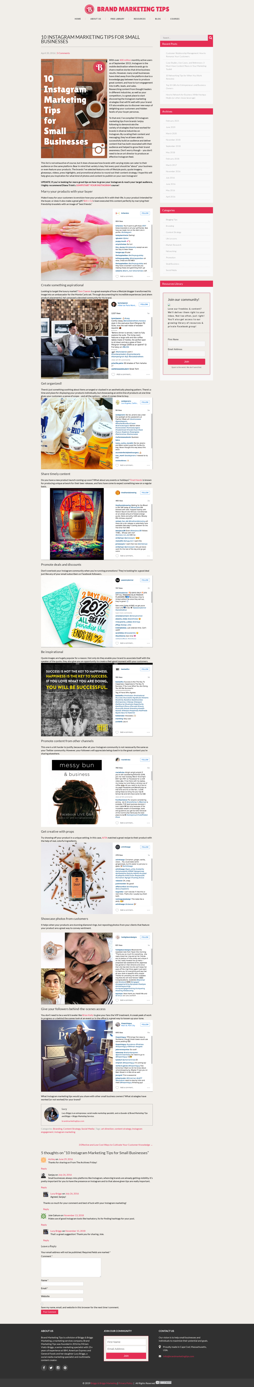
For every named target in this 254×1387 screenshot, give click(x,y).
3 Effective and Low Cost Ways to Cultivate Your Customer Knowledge (116, 1144)
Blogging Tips (171, 219)
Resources (140, 19)
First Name (173, 339)
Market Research (173, 245)
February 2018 (172, 158)
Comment (46, 1256)
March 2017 (171, 165)
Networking (171, 251)
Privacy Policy (125, 1383)
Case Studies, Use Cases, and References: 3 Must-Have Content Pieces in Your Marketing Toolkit (186, 65)
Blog (158, 19)
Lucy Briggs (56, 1193)
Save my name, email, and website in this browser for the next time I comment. (80, 1307)
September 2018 (173, 146)
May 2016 (170, 190)
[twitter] (51, 1368)
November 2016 (173, 171)
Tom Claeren (84, 291)
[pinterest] (65, 1368)
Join (186, 361)
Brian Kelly (87, 1015)
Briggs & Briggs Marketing (104, 1383)
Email (44, 1288)
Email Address (175, 349)
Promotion (171, 257)
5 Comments (63, 53)
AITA (104, 837)
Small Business (172, 264)
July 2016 (170, 177)
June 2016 (170, 184)
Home (78, 19)
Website (45, 1296)
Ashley (51, 1159)
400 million (125, 60)
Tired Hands (136, 480)
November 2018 (173, 139)
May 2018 (170, 152)
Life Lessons (171, 238)
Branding (57, 1128)
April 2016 (170, 196)
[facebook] (44, 1368)
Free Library (117, 19)
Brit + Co (88, 200)
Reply (44, 1168)
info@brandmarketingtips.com (178, 1356)
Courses (174, 19)
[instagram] (58, 1368)
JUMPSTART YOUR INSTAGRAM (93, 185)
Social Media (87, 1128)
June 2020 (170, 127)
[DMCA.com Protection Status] (164, 1383)
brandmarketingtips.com (73, 1121)
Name (44, 1280)
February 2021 (172, 121)
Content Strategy (72, 1128)
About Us (95, 19)
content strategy (123, 1128)
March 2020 (171, 133)
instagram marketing (64, 1131)
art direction (107, 1128)
